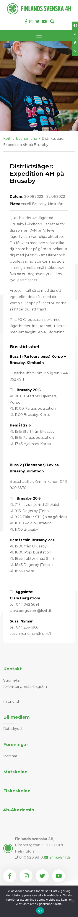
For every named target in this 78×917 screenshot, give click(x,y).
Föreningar (15, 744)
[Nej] (72, 901)
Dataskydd (12, 729)
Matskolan (15, 771)
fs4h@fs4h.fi (59, 857)
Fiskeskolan (17, 790)
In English (11, 701)
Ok (40, 910)
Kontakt (12, 668)
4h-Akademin (18, 809)
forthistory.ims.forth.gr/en (25, 687)
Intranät (10, 756)
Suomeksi (11, 680)
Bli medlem (16, 717)
